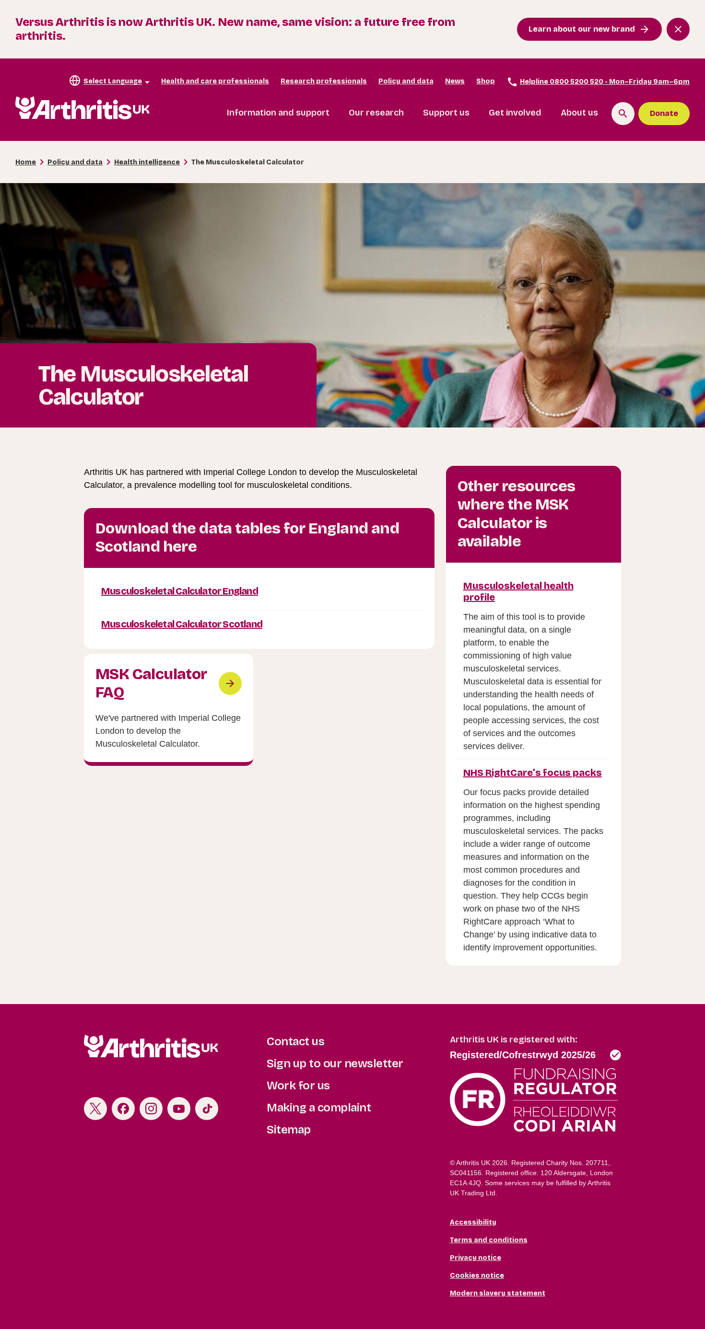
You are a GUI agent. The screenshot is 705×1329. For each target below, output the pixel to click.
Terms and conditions (489, 1240)
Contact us (295, 1041)
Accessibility (473, 1222)
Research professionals (324, 81)
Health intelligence (147, 162)
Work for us (298, 1085)
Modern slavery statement (497, 1293)
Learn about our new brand (582, 29)
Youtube (178, 1108)
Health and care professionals (215, 81)
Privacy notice (475, 1258)
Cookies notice (477, 1275)
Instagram (151, 1108)
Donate (664, 113)
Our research (376, 112)
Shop (485, 81)
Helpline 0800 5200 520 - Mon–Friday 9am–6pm (605, 82)
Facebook (123, 1108)
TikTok (206, 1108)
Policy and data (406, 81)
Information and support (278, 112)
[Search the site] (622, 113)
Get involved (515, 112)
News (455, 81)
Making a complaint (319, 1107)
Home (25, 162)
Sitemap (289, 1129)
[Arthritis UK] (82, 108)
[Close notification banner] (678, 29)
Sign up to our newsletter (335, 1063)
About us (579, 112)
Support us (446, 112)
